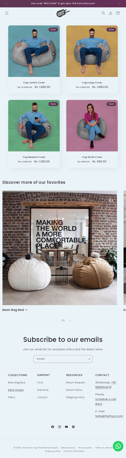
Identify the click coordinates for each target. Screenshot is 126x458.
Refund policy (68, 447)
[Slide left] (55, 320)
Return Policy (74, 390)
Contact (42, 397)
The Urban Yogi (30, 447)
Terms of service (103, 447)
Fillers (11, 397)
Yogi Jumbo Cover (34, 82)
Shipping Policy (75, 397)
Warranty (43, 390)
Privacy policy (85, 447)
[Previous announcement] (6, 3)
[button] (6, 13)
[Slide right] (70, 320)
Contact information (73, 451)
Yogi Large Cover (92, 82)
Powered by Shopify (48, 447)
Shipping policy (53, 451)
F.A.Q (40, 382)
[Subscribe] (88, 359)
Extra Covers (16, 390)
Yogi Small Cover (92, 157)
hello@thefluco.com (109, 416)
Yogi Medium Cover (34, 157)
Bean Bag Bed (13, 310)
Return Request (75, 382)
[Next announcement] (119, 3)
